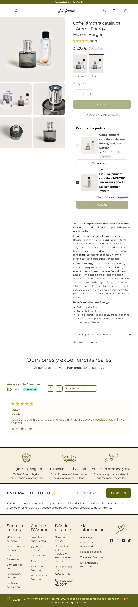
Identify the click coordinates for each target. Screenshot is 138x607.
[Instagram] (117, 540)
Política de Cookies (91, 551)
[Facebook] (111, 540)
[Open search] (50, 388)
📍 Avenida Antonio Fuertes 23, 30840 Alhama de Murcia (63, 554)
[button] (114, 10)
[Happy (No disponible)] (80, 64)
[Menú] (8, 10)
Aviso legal (86, 537)
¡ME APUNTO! (118, 493)
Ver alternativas (100, 163)
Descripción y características (95, 334)
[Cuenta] (104, 10)
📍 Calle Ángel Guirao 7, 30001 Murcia (63, 570)
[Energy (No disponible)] (96, 64)
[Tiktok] (129, 540)
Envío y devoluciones (90, 342)
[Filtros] (59, 388)
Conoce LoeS (38, 555)
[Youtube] (123, 540)
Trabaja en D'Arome (91, 557)
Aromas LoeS (38, 561)
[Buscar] (16, 10)
